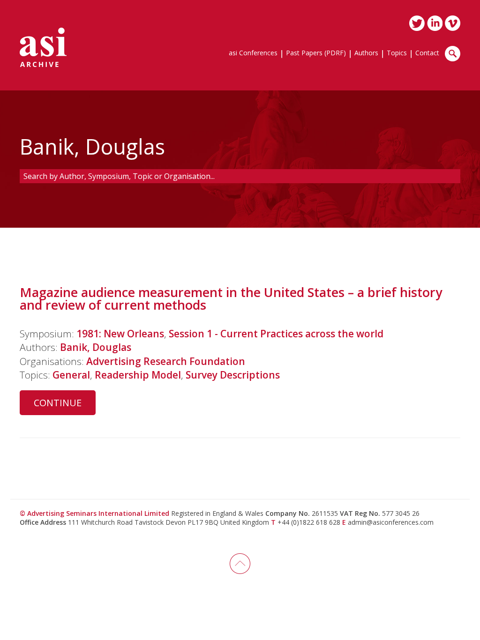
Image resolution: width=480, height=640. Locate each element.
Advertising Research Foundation (165, 361)
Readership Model (138, 374)
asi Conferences (253, 53)
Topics (397, 53)
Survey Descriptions (233, 374)
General (71, 374)
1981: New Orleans (120, 333)
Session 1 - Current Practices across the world (276, 333)
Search (452, 53)
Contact (427, 53)
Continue (58, 402)
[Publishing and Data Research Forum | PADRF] (43, 47)
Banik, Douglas (95, 347)
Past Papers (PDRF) (316, 53)
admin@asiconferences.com (391, 522)
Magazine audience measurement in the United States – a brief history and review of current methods (231, 298)
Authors (366, 53)
